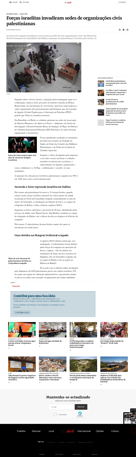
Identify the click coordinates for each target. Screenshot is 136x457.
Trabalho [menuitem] (21, 431)
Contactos (94, 454)
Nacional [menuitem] (36, 431)
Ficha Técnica (59, 454)
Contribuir (42, 454)
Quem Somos (77, 454)
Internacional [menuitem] (84, 431)
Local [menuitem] (51, 431)
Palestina (16, 286)
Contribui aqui (22, 312)
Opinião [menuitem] (100, 431)
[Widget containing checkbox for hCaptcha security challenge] (68, 414)
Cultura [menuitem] (115, 431)
